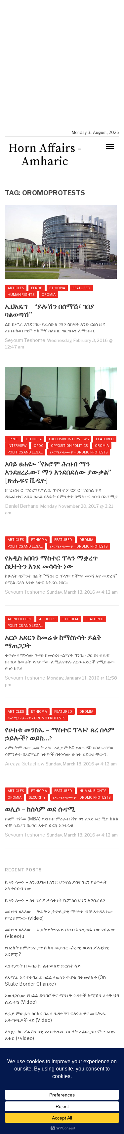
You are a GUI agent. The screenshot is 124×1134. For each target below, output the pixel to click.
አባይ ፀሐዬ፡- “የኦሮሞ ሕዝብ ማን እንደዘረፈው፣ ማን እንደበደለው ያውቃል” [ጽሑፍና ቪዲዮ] (58, 472)
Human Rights (21, 294)
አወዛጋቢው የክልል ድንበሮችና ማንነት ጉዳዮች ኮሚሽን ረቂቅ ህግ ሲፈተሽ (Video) (62, 998)
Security (37, 797)
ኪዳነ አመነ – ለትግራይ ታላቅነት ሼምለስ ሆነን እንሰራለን (55, 900)
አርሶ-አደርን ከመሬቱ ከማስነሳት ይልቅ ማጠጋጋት (53, 642)
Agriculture (20, 619)
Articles (16, 288)
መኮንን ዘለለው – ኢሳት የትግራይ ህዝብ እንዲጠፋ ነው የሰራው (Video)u (60, 933)
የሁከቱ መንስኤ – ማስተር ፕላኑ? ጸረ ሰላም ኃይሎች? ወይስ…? (59, 734)
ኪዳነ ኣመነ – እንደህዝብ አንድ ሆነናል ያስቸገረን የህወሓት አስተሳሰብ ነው (56, 885)
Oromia (49, 294)
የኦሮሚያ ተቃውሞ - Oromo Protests (78, 452)
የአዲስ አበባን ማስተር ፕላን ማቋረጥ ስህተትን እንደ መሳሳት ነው (51, 562)
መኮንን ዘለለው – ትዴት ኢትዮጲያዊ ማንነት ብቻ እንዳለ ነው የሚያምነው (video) (59, 915)
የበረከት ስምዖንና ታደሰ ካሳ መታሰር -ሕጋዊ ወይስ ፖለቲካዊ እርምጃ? (57, 951)
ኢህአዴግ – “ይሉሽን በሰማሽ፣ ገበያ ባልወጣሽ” (49, 311)
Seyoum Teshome (25, 340)
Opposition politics (69, 446)
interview (17, 446)
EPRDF (36, 288)
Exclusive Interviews (69, 439)
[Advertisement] (62, 65)
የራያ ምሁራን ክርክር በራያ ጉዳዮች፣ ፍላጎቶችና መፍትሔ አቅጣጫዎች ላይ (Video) (55, 1017)
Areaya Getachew (24, 763)
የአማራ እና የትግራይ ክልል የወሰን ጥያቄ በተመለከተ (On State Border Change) (55, 980)
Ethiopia (57, 288)
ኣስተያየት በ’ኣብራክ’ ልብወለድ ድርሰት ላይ (42, 965)
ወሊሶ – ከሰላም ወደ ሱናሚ (40, 810)
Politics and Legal (25, 452)
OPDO (39, 446)
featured (81, 288)
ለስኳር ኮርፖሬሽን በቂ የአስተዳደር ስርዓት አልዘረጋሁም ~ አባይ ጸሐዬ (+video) (60, 1035)
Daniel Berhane (22, 506)
